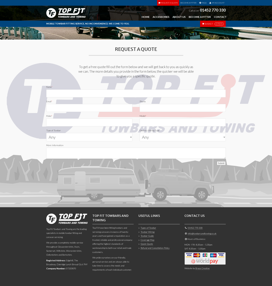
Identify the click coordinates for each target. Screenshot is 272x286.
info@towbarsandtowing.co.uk (202, 233)
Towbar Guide (147, 235)
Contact (220, 16)
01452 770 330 (213, 10)
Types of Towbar (148, 227)
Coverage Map (147, 240)
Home (146, 16)
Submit (221, 163)
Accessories (161, 16)
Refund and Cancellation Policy (155, 248)
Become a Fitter (188, 3)
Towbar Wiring (147, 232)
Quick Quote (147, 244)
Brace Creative (203, 268)
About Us (179, 16)
